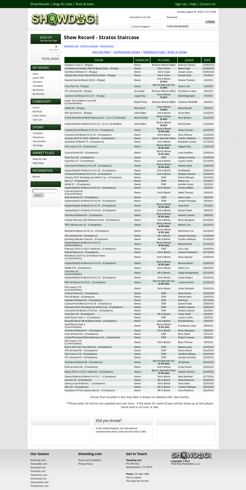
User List (37, 119)
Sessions (37, 82)
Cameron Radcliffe (188, 102)
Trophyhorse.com (39, 486)
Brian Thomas (185, 342)
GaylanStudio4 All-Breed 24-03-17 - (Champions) (90, 376)
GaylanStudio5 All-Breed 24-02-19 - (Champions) (90, 263)
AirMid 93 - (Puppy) (75, 108)
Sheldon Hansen (187, 174)
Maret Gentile (141, 117)
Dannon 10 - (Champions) (78, 380)
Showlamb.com (38, 478)
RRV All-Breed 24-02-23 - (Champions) (85, 282)
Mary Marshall (185, 376)
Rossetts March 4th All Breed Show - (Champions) (91, 321)
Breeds (36, 176)
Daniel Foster (185, 210)
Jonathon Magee (187, 354)
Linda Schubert (186, 288)
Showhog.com (37, 471)
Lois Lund (183, 248)
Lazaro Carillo (185, 161)
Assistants (38, 86)
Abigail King (184, 146)
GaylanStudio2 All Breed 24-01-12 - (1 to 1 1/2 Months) (93, 124)
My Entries (38, 90)
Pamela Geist (185, 165)
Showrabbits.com (39, 482)
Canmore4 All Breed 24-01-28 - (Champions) (88, 165)
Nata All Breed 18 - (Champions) (81, 252)
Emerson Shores (186, 65)
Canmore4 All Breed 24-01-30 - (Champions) (88, 174)
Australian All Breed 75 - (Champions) (84, 141)
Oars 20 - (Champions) (76, 387)
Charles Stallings (187, 138)
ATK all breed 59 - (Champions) (81, 350)
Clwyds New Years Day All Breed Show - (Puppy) (90, 75)
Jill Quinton (184, 362)
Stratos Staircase (89, 46)
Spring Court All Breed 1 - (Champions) (85, 383)
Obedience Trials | (155, 52)
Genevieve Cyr (186, 231)
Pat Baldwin (184, 170)
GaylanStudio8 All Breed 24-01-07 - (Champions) (90, 205)
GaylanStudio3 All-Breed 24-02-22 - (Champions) (90, 277)
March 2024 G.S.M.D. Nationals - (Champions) (89, 371)
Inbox (35, 74)
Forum (36, 107)
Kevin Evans (184, 124)
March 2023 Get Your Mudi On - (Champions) (88, 347)
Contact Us (208, 4)
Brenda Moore (185, 263)
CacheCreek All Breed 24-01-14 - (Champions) (89, 130)
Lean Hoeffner (185, 152)
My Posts (37, 111)
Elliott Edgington (186, 96)
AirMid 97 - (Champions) (77, 184)
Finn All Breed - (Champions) (80, 296)
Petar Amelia (184, 293)
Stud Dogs (38, 163)
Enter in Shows (177, 52)
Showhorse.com (38, 475)
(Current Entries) (73, 103)
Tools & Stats (84, 4)
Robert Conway (186, 337)
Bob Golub (139, 108)
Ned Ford (183, 300)
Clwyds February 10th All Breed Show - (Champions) (92, 220)
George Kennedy (187, 235)
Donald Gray (184, 75)
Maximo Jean (185, 347)
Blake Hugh (184, 68)
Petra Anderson (186, 380)
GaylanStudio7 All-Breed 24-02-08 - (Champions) (90, 210)
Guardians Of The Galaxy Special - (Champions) (90, 390)
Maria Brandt (184, 108)
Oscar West (184, 113)
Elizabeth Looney (187, 141)
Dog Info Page (101, 52)
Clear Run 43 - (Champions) (79, 314)
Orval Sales (184, 383)
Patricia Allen (185, 296)
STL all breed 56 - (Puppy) (78, 91)
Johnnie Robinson (187, 252)
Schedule (38, 133)
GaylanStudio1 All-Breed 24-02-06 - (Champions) (90, 201)
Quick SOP (38, 78)
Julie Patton (140, 113)
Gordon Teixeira (186, 80)
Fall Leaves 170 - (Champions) (81, 146)
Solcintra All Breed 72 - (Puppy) (81, 72)
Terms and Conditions (89, 460)
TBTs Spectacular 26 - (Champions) (83, 225)
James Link (184, 86)
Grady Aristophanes (188, 272)
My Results (38, 94)
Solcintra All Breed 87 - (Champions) (84, 330)
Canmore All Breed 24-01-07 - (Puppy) (85, 96)
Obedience (38, 137)
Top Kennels (39, 141)
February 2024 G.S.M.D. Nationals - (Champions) (90, 248)
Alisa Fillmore (185, 135)
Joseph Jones (185, 72)
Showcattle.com (38, 464)
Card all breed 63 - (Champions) (81, 334)
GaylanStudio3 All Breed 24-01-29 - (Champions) (90, 170)
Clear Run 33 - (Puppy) (77, 86)
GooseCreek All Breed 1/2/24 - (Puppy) (85, 80)
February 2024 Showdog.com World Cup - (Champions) (94, 307)
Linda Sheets (185, 367)
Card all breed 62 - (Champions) (81, 293)
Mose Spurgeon (186, 220)
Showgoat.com (38, 467)
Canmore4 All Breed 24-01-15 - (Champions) (88, 135)
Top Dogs (38, 145)
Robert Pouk (140, 102)
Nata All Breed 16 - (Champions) (81, 197)
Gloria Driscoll (185, 130)
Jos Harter (139, 91)
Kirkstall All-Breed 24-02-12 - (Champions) (87, 231)
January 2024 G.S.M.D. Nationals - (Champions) (90, 138)
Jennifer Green (186, 184)
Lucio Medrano (186, 390)
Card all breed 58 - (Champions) (81, 152)
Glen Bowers (184, 117)
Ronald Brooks (186, 321)
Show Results (40, 4)
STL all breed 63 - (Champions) (81, 357)
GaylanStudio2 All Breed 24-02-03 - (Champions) (90, 187)
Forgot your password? (178, 26)
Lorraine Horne (186, 282)
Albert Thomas (185, 192)
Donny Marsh (185, 350)
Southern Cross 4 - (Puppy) (79, 65)
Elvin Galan (184, 334)
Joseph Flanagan (187, 201)
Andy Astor (183, 205)
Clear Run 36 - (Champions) (79, 157)
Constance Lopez (187, 91)
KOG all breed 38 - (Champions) (81, 367)
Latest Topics (39, 115)
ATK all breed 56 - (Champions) (81, 235)
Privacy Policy (85, 464)
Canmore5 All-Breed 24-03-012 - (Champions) (89, 310)
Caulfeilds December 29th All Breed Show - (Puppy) (92, 68)
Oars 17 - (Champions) (76, 181)
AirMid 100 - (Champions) (78, 268)
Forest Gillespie (186, 177)
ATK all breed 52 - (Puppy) (78, 113)
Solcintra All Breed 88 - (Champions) (84, 362)
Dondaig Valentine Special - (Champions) (86, 239)
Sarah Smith (184, 314)
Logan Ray (139, 96)
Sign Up (180, 4)
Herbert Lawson (186, 215)
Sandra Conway (186, 157)
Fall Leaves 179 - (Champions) (81, 354)
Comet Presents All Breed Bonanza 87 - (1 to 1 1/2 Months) (95, 117)
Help (193, 4)
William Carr (184, 225)
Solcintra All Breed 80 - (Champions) (84, 215)
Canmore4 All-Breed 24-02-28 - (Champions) (88, 303)
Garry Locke (184, 197)
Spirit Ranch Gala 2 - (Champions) (83, 317)
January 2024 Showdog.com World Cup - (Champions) (93, 177)
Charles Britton (186, 187)
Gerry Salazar (185, 257)
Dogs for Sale (62, 4)
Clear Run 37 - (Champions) (79, 161)
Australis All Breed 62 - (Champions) (83, 300)
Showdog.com (71, 46)
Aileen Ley (183, 181)
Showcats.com (38, 460)
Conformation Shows (126, 52)
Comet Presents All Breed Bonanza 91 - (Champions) (92, 337)
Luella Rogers (185, 277)
